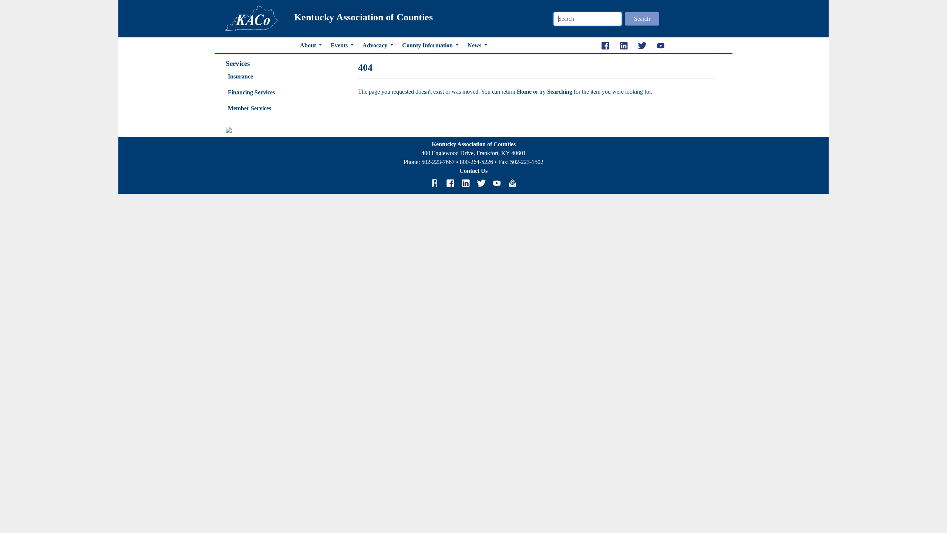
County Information (428, 45)
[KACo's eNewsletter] (512, 183)
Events (340, 45)
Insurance (240, 76)
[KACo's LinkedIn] (466, 183)
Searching (560, 91)
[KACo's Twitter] (481, 183)
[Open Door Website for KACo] (434, 183)
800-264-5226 (476, 162)
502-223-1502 (526, 162)
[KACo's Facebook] (450, 183)
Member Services (249, 108)
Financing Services (251, 92)
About (308, 45)
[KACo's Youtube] (497, 183)
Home (525, 91)
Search (642, 19)
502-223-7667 (438, 162)
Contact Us (473, 171)
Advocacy (376, 45)
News (475, 45)
